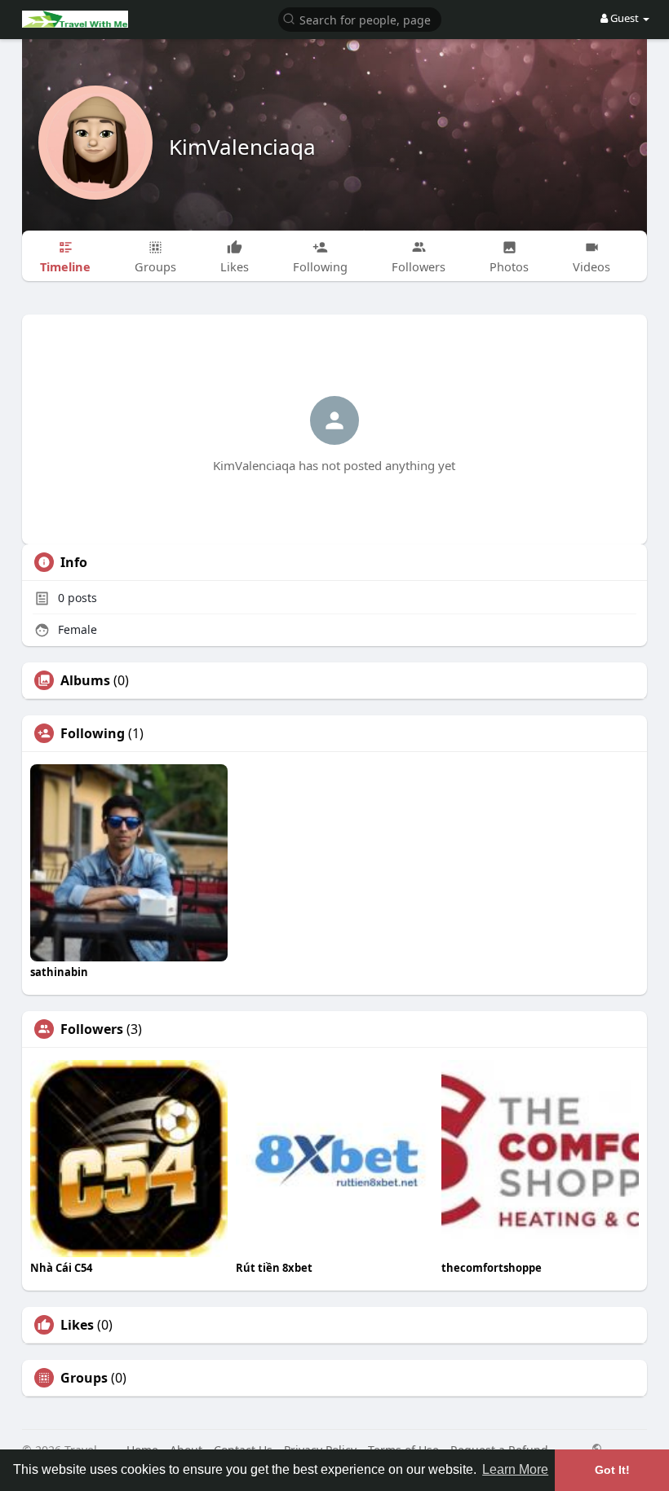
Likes (77, 1324)
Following (92, 733)
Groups (84, 1377)
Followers (91, 1029)
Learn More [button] (515, 1469)
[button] (359, 18)
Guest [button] (624, 18)
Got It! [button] (612, 1469)
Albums (85, 680)
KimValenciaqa (242, 146)
